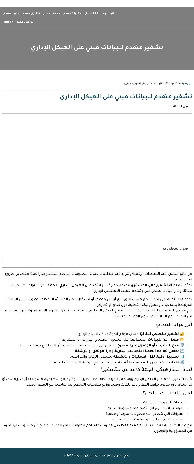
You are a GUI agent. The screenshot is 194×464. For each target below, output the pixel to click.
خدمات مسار (52, 13)
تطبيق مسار (31, 13)
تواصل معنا (25, 22)
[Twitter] (3, 4)
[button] (7, 249)
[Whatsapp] (9, 4)
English (8, 22)
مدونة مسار (11, 13)
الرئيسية (109, 13)
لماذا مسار (92, 13)
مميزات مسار (72, 13)
